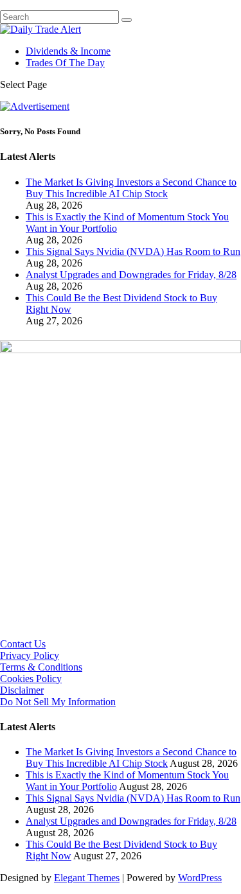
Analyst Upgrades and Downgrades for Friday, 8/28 (131, 274)
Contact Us (23, 643)
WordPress (200, 877)
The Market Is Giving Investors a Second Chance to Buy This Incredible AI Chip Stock (131, 188)
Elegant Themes (87, 877)
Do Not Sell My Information (58, 701)
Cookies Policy (31, 678)
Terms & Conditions (41, 667)
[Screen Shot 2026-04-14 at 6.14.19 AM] (120, 349)
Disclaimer (22, 690)
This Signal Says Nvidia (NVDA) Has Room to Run (133, 251)
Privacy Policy (29, 655)
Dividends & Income (68, 51)
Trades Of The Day (65, 62)
